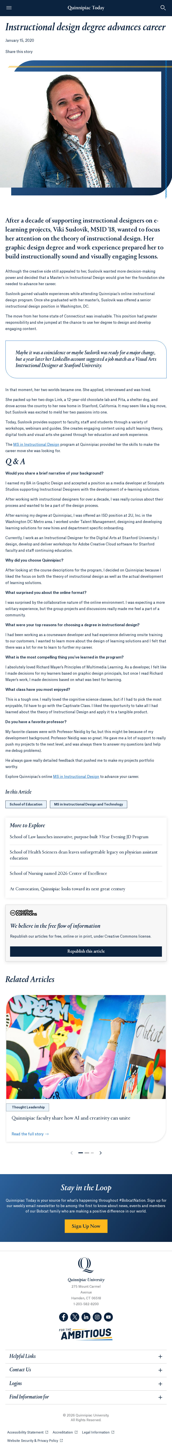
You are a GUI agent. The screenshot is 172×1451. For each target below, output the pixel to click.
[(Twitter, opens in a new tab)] (74, 1317)
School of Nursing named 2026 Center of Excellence (58, 873)
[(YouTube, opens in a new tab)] (108, 1317)
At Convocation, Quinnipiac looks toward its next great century (67, 889)
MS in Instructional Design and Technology (88, 804)
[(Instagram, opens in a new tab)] (97, 1317)
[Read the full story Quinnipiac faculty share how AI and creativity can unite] (86, 1047)
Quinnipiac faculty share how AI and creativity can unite (71, 1118)
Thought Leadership (28, 1107)
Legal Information (98, 1432)
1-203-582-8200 (86, 1304)
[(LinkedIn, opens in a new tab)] (86, 1317)
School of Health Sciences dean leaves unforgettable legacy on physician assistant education (84, 855)
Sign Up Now (86, 1226)
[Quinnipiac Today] (86, 8)
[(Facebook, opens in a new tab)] (63, 1317)
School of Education (26, 804)
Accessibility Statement (27, 1432)
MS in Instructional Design (36, 444)
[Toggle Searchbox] (163, 8)
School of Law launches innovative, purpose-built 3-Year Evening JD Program (79, 837)
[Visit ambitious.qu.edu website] (86, 1334)
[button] (80, 1152)
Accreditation (65, 1432)
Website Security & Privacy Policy (35, 1440)
